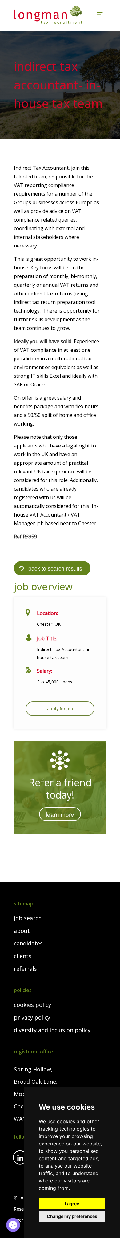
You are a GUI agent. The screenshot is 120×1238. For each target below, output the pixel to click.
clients (22, 956)
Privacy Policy (32, 1017)
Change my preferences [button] (72, 1216)
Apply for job (60, 708)
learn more (60, 814)
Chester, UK (49, 624)
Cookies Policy (32, 1005)
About (22, 931)
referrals (25, 969)
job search (28, 918)
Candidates (28, 943)
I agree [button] (72, 1203)
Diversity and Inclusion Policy (52, 1030)
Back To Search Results (55, 568)
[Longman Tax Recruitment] (51, 15)
